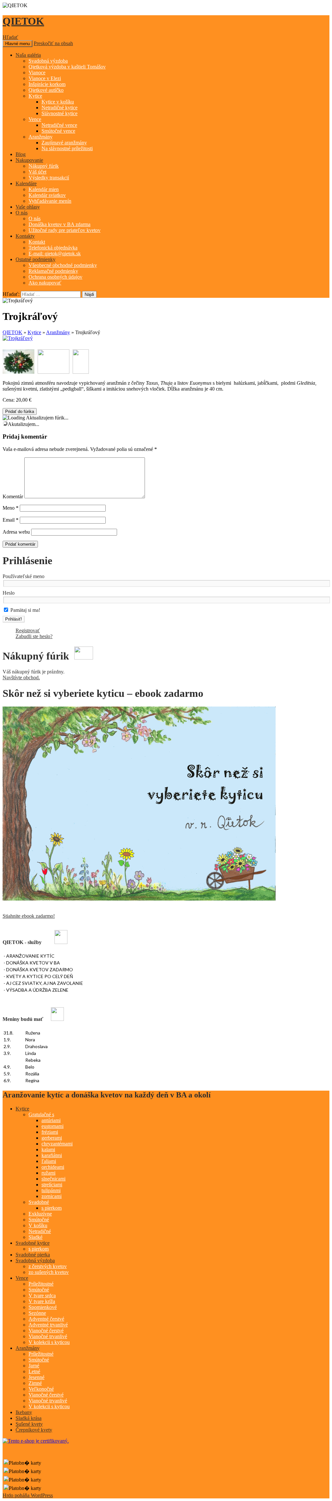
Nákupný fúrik (44, 166)
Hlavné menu (17, 43)
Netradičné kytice (59, 107)
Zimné (35, 1383)
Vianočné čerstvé (46, 1330)
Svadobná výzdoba (48, 61)
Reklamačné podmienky (53, 271)
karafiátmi (52, 1155)
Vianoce (37, 72)
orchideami (53, 1167)
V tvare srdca (42, 1295)
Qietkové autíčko (46, 90)
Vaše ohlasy (28, 207)
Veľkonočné (41, 1389)
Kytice (35, 96)
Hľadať (10, 37)
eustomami (53, 1126)
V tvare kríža (42, 1301)
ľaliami (49, 1161)
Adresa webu (16, 532)
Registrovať (28, 630)
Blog (21, 154)
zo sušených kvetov (49, 1272)
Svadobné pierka (33, 1254)
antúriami (51, 1120)
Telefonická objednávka (53, 247)
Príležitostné (41, 1284)
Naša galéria (28, 55)
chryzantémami (57, 1143)
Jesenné (36, 1377)
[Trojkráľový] (18, 361)
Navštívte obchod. (21, 677)
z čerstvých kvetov (48, 1266)
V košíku (38, 1225)
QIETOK (23, 21)
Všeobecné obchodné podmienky (63, 265)
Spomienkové (43, 1307)
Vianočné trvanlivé (48, 1336)
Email (10, 520)
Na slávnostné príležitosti (67, 148)
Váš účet (37, 172)
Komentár (13, 496)
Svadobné (39, 1202)
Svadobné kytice (33, 1243)
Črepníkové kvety (34, 1430)
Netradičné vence (59, 125)
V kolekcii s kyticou (49, 1342)
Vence (35, 119)
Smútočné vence (58, 131)
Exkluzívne (40, 1214)
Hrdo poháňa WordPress (28, 1495)
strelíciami (52, 1184)
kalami (48, 1149)
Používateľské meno (23, 576)
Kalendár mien (44, 189)
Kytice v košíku (58, 101)
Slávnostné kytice (59, 113)
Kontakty (25, 236)
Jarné (34, 1365)
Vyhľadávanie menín (50, 201)
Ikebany (24, 1412)
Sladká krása (29, 1418)
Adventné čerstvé (46, 1319)
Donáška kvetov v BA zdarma (59, 224)
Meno (10, 508)
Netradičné (40, 1231)
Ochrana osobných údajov (55, 277)
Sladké (35, 1237)
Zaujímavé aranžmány (64, 142)
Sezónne (37, 1313)
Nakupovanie (29, 160)
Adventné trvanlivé (48, 1324)
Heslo (9, 593)
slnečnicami (53, 1178)
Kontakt (37, 242)
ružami (48, 1173)
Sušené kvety (29, 1424)
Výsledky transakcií (49, 177)
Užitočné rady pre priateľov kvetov (65, 230)
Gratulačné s (41, 1114)
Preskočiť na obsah (53, 43)
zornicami (52, 1196)
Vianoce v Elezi (45, 78)
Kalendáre (26, 183)
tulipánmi (51, 1190)
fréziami (50, 1132)
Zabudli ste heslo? (34, 636)
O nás (22, 212)
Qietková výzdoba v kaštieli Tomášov (67, 66)
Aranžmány (41, 136)
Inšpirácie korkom (47, 84)
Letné (34, 1371)
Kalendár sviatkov (47, 195)
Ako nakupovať (45, 282)
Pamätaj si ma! (24, 610)
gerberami (52, 1138)
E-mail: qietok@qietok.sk (55, 253)
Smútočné (39, 1219)
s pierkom (52, 1208)
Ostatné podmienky (35, 259)
